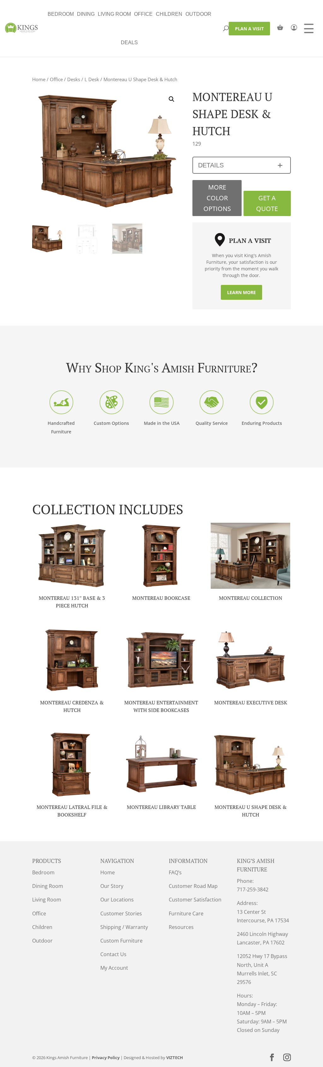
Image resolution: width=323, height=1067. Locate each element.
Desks (73, 79)
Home (38, 79)
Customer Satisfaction (195, 899)
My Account (114, 967)
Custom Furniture (121, 940)
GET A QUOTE (267, 203)
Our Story (111, 886)
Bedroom (61, 14)
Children (169, 14)
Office (143, 14)
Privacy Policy (106, 1057)
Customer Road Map (193, 886)
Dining (86, 14)
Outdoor (198, 14)
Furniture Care (186, 913)
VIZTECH (174, 1057)
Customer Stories (121, 913)
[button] (171, 99)
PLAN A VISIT (249, 29)
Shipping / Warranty (124, 927)
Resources (181, 927)
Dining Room (47, 886)
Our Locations (117, 899)
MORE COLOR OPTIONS (217, 198)
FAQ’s (175, 872)
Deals (129, 42)
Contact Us (113, 954)
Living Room (114, 14)
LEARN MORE (241, 292)
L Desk (92, 79)
